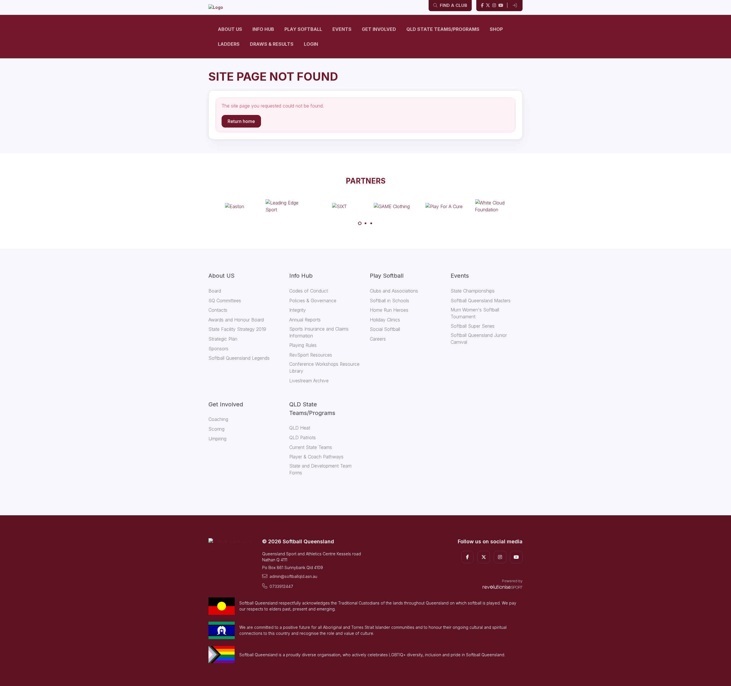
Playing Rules (303, 345)
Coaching (218, 419)
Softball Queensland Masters (481, 300)
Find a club (453, 5)
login (311, 44)
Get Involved (379, 29)
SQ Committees (224, 300)
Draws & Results (272, 44)
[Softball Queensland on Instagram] (494, 5)
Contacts (217, 310)
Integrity (297, 310)
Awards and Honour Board (236, 320)
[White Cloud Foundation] (496, 206)
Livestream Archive (309, 380)
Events (342, 29)
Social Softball (385, 329)
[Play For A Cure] (444, 206)
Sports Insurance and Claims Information (319, 332)
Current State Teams (310, 447)
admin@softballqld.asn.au (293, 576)
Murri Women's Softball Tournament (475, 313)
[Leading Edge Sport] (287, 206)
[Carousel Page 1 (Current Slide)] (360, 223)
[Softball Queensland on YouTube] (500, 5)
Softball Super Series (473, 326)
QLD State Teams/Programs (442, 29)
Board (214, 291)
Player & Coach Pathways (316, 457)
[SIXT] (339, 206)
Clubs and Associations (394, 291)
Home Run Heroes (389, 310)
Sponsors (218, 348)
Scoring (216, 429)
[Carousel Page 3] (371, 223)
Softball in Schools (389, 300)
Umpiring (217, 439)
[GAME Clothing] (392, 206)
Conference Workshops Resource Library (324, 367)
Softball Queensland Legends (239, 358)
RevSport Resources (310, 355)
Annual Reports (305, 320)
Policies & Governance (312, 300)
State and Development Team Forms (320, 469)
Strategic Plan (222, 339)
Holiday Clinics (385, 320)
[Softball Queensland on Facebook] (482, 5)
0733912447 (281, 586)
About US (230, 29)
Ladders (229, 44)
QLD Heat (299, 428)
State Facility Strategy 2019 (237, 329)
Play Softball (303, 29)
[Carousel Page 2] (365, 223)
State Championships (473, 291)
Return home (241, 121)
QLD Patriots (302, 437)
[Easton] (234, 206)
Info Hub (263, 29)
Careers (378, 339)
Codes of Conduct (308, 291)
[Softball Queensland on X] (488, 5)
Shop (496, 29)
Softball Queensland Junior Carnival (479, 338)
